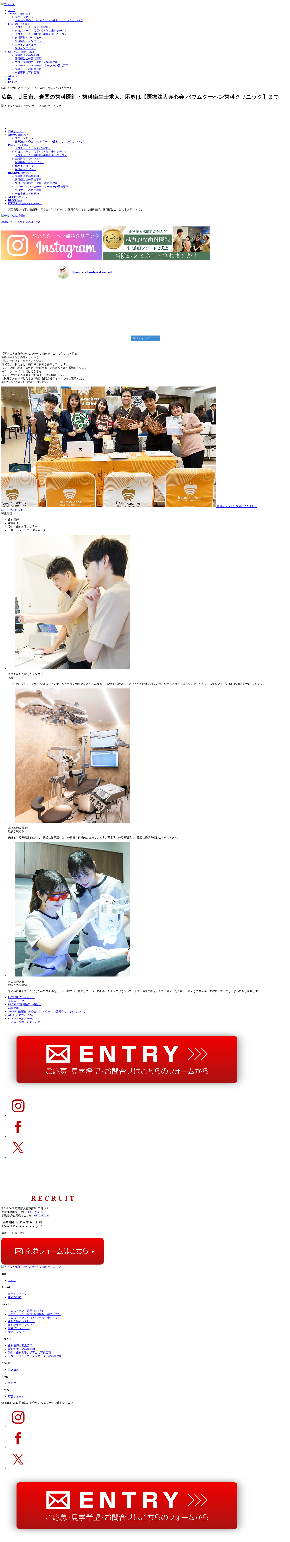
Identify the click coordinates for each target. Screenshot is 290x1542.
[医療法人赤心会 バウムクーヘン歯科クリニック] (31, 1266)
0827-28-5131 (41, 1215)
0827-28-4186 (35, 1212)
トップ (12, 1280)
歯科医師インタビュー (28, 37)
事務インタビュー (25, 44)
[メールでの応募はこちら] (52, 1263)
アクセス (13, 1369)
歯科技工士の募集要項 (28, 69)
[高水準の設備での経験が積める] (72, 821)
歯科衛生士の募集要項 (28, 58)
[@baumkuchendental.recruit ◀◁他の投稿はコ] (78, 295)
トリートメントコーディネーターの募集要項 (41, 65)
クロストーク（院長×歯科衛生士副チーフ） (41, 30)
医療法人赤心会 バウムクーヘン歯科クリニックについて (49, 20)
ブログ (12, 1383)
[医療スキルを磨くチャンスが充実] (72, 668)
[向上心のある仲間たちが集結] (72, 975)
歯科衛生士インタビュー (29, 41)
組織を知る (14, 1297)
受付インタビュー (25, 48)
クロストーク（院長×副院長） (33, 27)
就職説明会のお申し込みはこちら (21, 221)
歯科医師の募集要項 (27, 55)
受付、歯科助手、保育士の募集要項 (36, 62)
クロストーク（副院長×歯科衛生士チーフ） (41, 34)
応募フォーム (16, 1396)
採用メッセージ (24, 16)
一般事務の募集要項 (27, 72)
